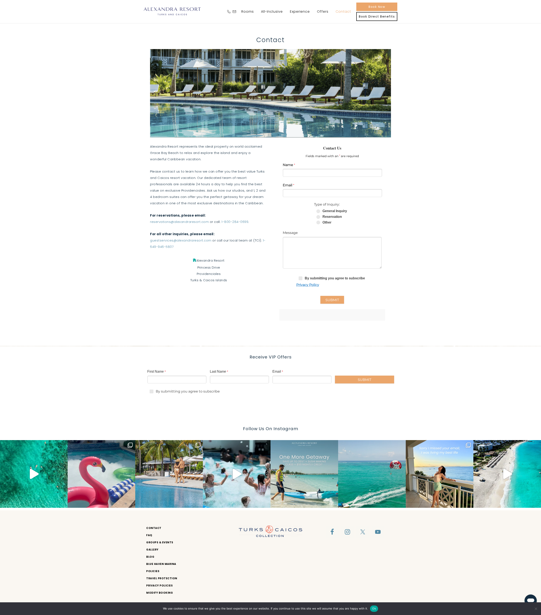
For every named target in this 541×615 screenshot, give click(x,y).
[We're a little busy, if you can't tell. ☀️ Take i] (439, 474)
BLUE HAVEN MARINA (161, 564)
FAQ (149, 535)
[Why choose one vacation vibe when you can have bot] (169, 474)
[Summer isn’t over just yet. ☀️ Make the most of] (304, 474)
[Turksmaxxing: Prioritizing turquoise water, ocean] (236, 474)
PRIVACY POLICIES (159, 585)
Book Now (377, 7)
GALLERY (152, 549)
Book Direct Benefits (377, 16)
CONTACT (153, 528)
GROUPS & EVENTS (159, 542)
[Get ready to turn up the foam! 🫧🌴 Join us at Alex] (101, 474)
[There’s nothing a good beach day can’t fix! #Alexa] (34, 474)
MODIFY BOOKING (159, 592)
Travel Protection (161, 578)
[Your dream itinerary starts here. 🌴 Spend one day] (372, 474)
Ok (374, 608)
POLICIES (152, 571)
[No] (536, 609)
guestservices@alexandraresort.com (181, 240)
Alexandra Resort (172, 11)
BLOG (150, 557)
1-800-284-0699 (234, 222)
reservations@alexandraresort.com (179, 222)
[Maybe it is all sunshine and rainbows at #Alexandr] (507, 474)
